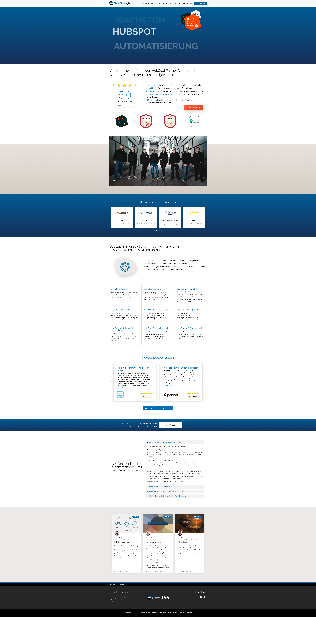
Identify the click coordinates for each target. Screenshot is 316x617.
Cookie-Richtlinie (187, 613)
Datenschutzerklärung (173, 613)
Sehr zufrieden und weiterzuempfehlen (134, 368)
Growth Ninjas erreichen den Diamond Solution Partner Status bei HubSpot (189, 540)
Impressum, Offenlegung (159, 613)
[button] (154, 3)
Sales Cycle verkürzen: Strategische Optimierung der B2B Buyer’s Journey (124, 540)
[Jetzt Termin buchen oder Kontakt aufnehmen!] (192, 22)
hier (184, 481)
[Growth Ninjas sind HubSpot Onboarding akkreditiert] (170, 121)
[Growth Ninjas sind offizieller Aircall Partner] (194, 121)
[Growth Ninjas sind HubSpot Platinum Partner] (121, 121)
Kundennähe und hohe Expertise (178, 368)
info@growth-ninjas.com (116, 602)
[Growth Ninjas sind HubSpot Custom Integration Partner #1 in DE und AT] (146, 121)
